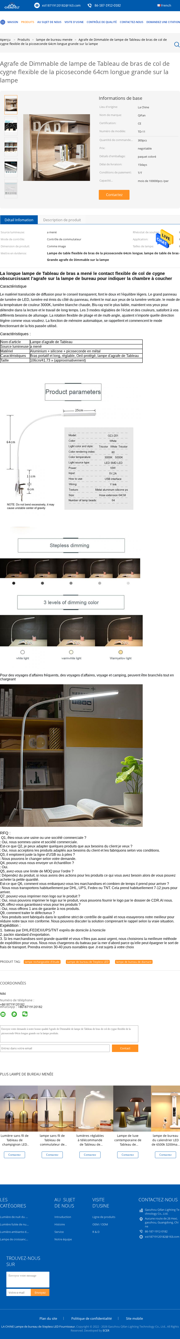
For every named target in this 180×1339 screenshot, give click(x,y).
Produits (27, 22)
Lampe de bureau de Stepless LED (88, 962)
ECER (106, 1330)
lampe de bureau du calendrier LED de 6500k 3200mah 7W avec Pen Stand (166, 1142)
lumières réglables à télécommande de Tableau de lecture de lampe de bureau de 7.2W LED (90, 1147)
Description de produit (62, 220)
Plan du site (48, 1318)
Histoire (59, 1224)
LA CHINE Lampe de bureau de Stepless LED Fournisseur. (38, 1326)
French (166, 5)
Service (59, 1232)
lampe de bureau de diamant (133, 962)
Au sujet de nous (49, 22)
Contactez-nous (131, 22)
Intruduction (62, 1217)
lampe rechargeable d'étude (42, 962)
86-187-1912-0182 (108, 5)
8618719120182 (31, 1007)
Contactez (114, 194)
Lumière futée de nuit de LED (19, 1224)
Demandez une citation (163, 22)
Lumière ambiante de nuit (17, 1232)
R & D (95, 1232)
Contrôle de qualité (102, 22)
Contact (125, 1048)
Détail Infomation (19, 220)
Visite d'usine (74, 22)
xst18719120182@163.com (61, 5)
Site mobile (134, 1318)
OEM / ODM (100, 1224)
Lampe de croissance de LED (18, 1239)
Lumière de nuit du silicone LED (20, 1217)
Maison (12, 22)
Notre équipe (63, 1239)
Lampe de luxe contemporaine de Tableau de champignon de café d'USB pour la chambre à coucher (127, 1147)
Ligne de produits (103, 1217)
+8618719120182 (12, 1004)
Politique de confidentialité (91, 1318)
